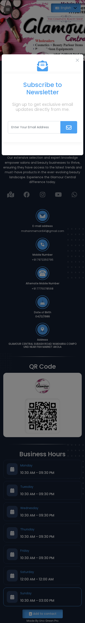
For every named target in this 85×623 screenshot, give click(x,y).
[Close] (77, 60)
